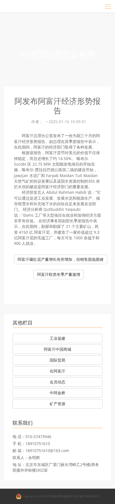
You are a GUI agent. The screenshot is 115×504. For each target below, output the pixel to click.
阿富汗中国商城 (57, 349)
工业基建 (57, 338)
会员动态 (57, 381)
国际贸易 (57, 360)
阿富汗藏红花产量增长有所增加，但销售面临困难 (61, 259)
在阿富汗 (57, 371)
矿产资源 (57, 403)
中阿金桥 (57, 392)
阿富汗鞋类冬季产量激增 (58, 274)
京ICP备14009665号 (86, 496)
